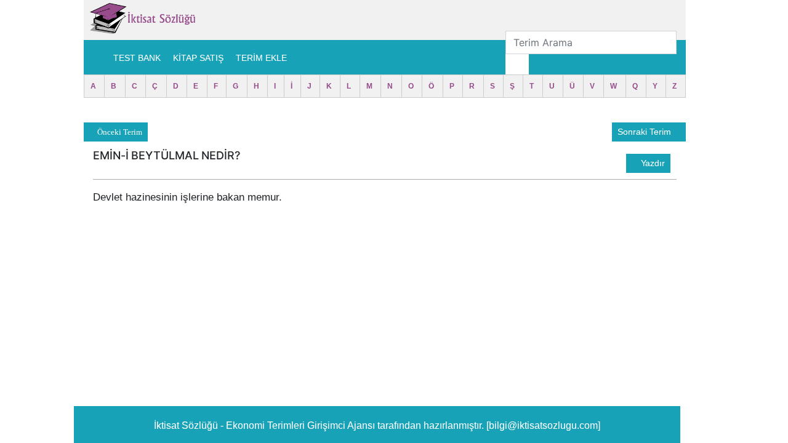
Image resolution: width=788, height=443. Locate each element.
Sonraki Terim (645, 132)
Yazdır (651, 163)
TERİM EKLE (261, 58)
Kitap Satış (198, 58)
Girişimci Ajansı (342, 425)
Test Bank (137, 58)
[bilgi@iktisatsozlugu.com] (543, 425)
